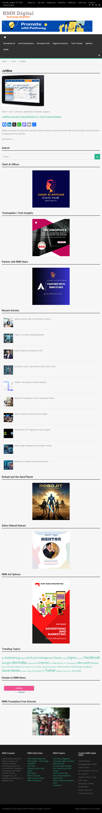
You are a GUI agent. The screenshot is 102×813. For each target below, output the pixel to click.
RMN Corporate (33, 775)
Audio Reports (58, 763)
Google (6, 663)
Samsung (76, 666)
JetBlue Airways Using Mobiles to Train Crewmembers (32, 116)
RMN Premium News (35, 778)
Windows (64, 671)
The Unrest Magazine (61, 758)
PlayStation (52, 667)
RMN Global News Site (36, 758)
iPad (54, 663)
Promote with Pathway (62, 766)
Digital (72, 658)
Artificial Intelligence (39, 658)
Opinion (88, 43)
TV (43, 670)
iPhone (60, 663)
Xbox (69, 671)
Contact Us (57, 785)
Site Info (41, 2)
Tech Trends (76, 43)
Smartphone (87, 666)
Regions (46, 111)
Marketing (73, 663)
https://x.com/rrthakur (93, 5)
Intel (36, 663)
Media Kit (72, 2)
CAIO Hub (82, 2)
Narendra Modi (13, 666)
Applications (28, 111)
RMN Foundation (34, 780)
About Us (31, 2)
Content (64, 658)
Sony (29, 671)
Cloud (57, 658)
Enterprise (38, 111)
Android (10, 658)
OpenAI (45, 667)
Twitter (50, 670)
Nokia (34, 667)
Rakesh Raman (64, 666)
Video (58, 671)
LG (68, 663)
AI (3, 658)
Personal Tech (43, 43)
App (18, 658)
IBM (14, 662)
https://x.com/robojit (96, 5)
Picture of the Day (60, 773)
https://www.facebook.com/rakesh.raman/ (89, 5)
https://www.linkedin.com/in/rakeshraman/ (99, 5)
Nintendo (28, 667)
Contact (91, 2)
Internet (43, 663)
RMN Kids (31, 766)
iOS (51, 663)
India (22, 662)
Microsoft (84, 663)
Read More (6, 139)
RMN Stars (31, 773)
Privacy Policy (8, 5)
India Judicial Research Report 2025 (62, 776)
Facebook (92, 657)
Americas (19, 111)
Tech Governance (26, 43)
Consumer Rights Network (63, 761)
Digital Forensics (60, 43)
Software (24, 671)
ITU (64, 663)
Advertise (62, 2)
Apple (23, 658)
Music (4, 667)
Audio (6, 49)
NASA (22, 667)
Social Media (11, 670)
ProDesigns (95, 808)
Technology (36, 671)
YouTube (76, 670)
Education (80, 658)
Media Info (51, 2)
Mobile (95, 662)
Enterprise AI (9, 43)
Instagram (30, 663)
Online (39, 667)
